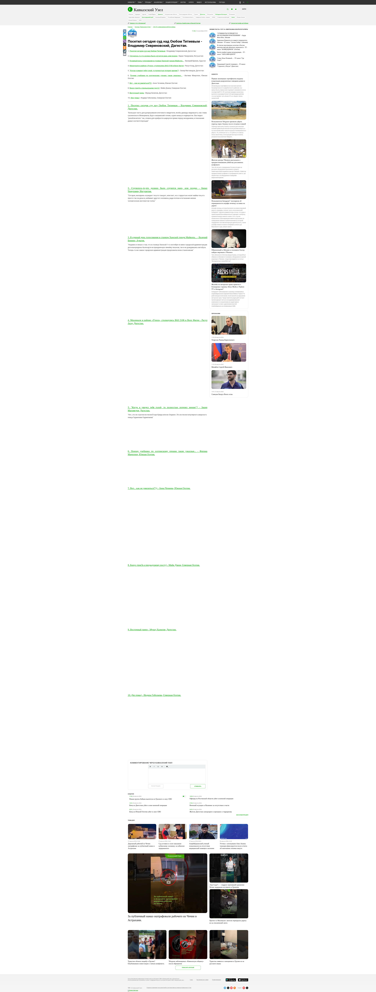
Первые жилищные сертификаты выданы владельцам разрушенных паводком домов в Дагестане (228, 80)
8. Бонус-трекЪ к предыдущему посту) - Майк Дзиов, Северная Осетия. (164, 565)
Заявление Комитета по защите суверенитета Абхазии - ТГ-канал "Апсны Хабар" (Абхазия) (232, 41)
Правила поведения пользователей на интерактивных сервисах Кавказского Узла (169, 987)
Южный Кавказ (132, 20)
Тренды (148, 2)
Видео (199, 2)
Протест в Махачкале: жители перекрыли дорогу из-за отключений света (227, 921)
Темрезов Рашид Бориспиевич (223, 340)
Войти (244, 9)
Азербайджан (152, 14)
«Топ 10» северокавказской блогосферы (164, 27)
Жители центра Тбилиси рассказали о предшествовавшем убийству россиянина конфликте (227, 162)
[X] (124, 44)
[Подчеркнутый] (158, 766)
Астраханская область (171, 14)
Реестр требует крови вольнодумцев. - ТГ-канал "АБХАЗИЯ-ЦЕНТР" (231, 53)
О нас (191, 979)
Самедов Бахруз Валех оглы (222, 394)
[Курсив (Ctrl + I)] (154, 766)
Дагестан (202, 14)
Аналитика (158, 2)
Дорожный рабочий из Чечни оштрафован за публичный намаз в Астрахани (141, 845)
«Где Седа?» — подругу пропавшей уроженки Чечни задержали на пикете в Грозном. (226, 886)
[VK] (124, 31)
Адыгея (144, 14)
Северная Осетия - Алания (203, 17)
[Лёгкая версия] (240, 2)
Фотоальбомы (210, 2)
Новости (131, 2)
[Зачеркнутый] (162, 766)
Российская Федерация (174, 17)
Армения (160, 14)
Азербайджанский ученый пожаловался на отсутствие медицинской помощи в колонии (201, 845)
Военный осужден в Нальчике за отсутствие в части (209, 805)
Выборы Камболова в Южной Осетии (188, 23)
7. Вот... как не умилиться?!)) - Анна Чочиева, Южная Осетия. (159, 488)
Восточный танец (137, 93)
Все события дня (242, 815)
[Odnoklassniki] (124, 47)
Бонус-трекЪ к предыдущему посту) (145, 88)
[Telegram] (124, 34)
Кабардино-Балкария (221, 14)
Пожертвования (216, 979)
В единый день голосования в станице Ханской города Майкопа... (157, 61)
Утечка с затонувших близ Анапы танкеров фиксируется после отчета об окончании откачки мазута (233, 845)
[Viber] (124, 41)
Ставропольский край (223, 17)
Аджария (137, 14)
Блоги (191, 2)
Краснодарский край (147, 17)
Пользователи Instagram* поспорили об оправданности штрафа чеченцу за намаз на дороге (228, 203)
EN (247, 2)
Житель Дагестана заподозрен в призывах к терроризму (211, 811)
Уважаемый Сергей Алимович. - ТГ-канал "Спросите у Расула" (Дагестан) (231, 65)
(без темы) (135, 98)
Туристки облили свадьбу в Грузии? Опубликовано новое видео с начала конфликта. (146, 962)
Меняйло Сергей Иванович (222, 367)
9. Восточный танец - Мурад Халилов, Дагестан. (152, 629)
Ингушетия (210, 14)
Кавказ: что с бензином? (138, 23)
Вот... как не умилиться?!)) (140, 83)
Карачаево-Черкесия (134, 17)
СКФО (213, 17)
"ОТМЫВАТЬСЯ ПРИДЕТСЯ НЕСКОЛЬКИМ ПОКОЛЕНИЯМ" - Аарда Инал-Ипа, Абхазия (231, 35)
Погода (222, 2)
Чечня (233, 17)
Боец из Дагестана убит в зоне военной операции (148, 805)
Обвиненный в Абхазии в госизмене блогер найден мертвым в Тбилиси (228, 251)
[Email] (124, 54)
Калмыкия (232, 14)
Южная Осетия (241, 17)
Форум (183, 2)
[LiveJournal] (124, 51)
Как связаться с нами (202, 979)
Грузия (196, 14)
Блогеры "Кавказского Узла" (143, 27)
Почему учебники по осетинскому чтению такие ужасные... (156, 75)
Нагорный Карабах (160, 17)
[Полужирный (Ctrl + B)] (150, 766)
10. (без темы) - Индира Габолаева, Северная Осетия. (154, 695)
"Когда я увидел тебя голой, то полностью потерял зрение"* (154, 71)
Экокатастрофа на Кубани (239, 23)
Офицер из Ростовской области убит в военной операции (211, 798)
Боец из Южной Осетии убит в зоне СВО (145, 811)
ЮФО (140, 20)
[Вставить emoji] (167, 766)
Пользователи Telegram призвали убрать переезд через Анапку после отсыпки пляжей (229, 122)
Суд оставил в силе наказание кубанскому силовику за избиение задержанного (172, 845)
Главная (130, 27)
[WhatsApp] (124, 37)
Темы (140, 2)
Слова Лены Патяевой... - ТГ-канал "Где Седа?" (230, 59)
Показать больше (188, 967)
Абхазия (130, 14)
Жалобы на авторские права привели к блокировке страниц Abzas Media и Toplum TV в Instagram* (228, 286)
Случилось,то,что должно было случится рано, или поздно (153, 56)
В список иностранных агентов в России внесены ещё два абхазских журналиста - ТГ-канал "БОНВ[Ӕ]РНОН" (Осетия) (232, 47)
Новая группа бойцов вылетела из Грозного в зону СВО (150, 799)
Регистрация (155, 786)
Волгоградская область (185, 14)
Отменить (197, 786)
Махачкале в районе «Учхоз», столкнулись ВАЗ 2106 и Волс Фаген (157, 66)
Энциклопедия (171, 2)
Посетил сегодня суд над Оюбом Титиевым (147, 51)
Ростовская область (188, 17)
